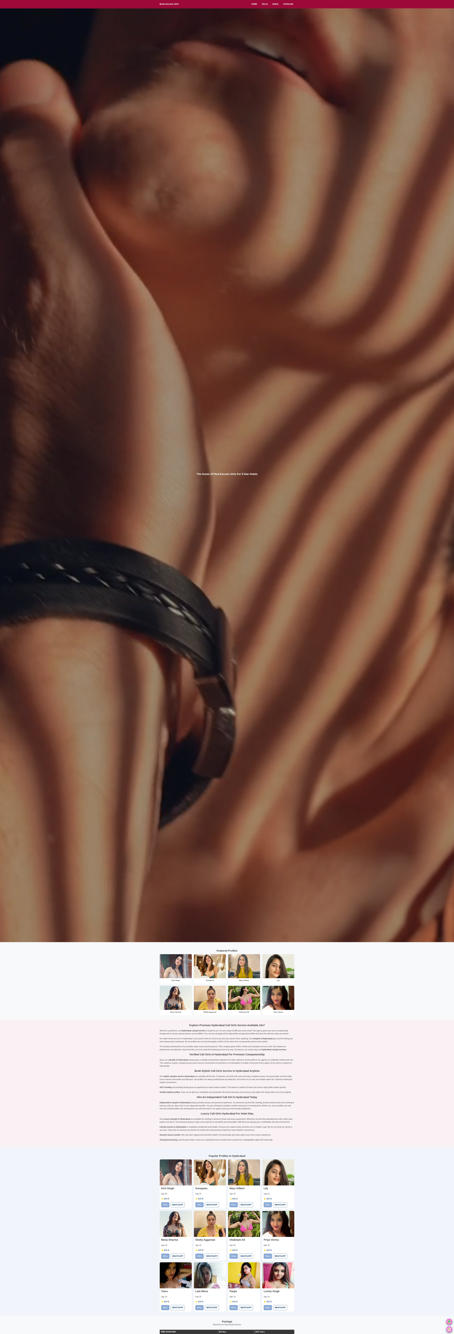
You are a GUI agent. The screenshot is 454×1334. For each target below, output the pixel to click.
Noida (275, 4)
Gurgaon (288, 4)
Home (254, 4)
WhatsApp (177, 1205)
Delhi (265, 4)
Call (165, 1205)
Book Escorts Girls (169, 4)
